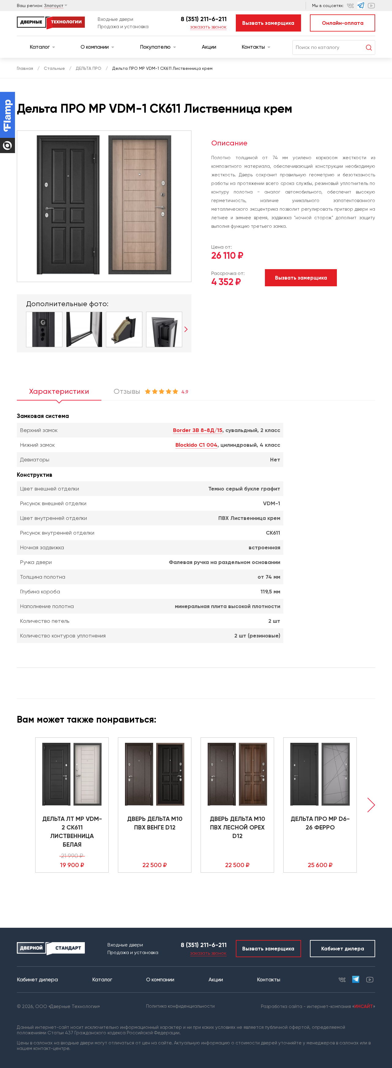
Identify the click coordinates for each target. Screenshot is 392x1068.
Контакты (253, 47)
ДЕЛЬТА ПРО (88, 68)
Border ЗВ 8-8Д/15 (197, 430)
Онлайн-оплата (343, 23)
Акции (209, 47)
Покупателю (155, 47)
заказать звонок (208, 27)
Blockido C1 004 (196, 445)
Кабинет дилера (342, 949)
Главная (25, 68)
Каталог (40, 47)
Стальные (54, 68)
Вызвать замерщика (268, 23)
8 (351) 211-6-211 (204, 19)
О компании (95, 47)
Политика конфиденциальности (180, 1006)
